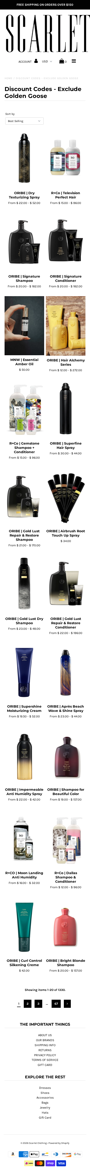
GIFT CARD (45, 1065)
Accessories (45, 1097)
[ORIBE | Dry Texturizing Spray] (24, 158)
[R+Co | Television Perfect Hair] (65, 158)
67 (56, 1003)
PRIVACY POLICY (45, 1055)
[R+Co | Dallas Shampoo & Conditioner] (65, 838)
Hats (45, 1112)
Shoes (45, 1093)
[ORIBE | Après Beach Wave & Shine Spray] (65, 672)
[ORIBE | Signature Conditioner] (65, 242)
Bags (45, 1102)
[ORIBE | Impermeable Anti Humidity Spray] (24, 755)
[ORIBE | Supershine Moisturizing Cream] (24, 672)
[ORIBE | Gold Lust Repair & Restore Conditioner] (65, 584)
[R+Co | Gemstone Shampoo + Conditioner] (24, 409)
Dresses (45, 1088)
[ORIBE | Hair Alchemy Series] (65, 326)
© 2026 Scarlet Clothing (34, 1143)
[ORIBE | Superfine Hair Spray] (65, 409)
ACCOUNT (25, 61)
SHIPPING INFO (45, 1045)
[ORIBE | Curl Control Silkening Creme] (24, 926)
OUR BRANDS (45, 1040)
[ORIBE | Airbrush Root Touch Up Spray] (65, 497)
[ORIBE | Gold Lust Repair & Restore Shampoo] (24, 497)
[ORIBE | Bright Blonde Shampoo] (65, 926)
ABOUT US (45, 1035)
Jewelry (45, 1107)
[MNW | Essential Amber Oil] (24, 325)
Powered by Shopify (58, 1143)
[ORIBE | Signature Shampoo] (24, 242)
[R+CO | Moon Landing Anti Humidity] (24, 838)
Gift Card (45, 1117)
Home (8, 78)
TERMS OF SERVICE (45, 1060)
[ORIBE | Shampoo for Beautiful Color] (65, 755)
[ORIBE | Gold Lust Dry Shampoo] (24, 584)
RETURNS (45, 1050)
